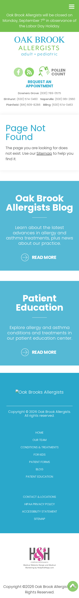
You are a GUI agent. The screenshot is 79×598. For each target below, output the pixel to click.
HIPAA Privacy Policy (39, 504)
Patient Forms (39, 462)
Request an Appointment (39, 84)
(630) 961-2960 (57, 99)
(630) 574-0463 (58, 105)
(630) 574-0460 (21, 99)
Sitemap (44, 153)
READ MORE (44, 257)
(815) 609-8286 (23, 105)
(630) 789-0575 (39, 93)
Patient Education (39, 477)
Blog (39, 469)
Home (39, 432)
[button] (71, 7)
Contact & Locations (39, 497)
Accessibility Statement (39, 511)
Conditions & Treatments (40, 447)
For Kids (40, 454)
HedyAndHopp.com (45, 567)
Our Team (39, 440)
